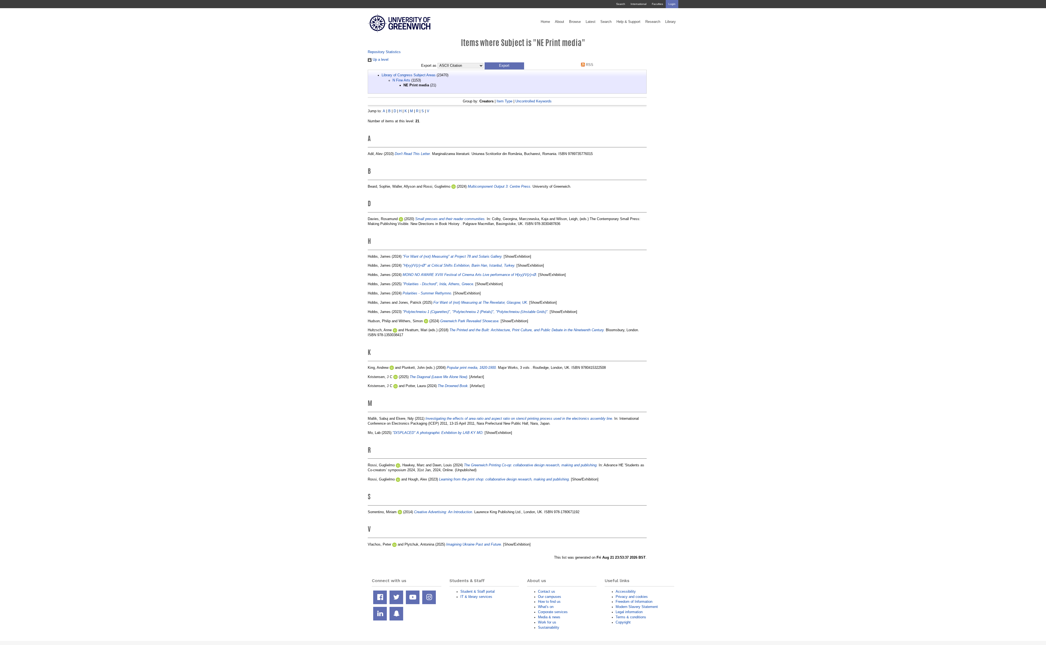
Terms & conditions (631, 617)
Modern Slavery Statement (637, 607)
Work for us (547, 622)
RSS (589, 65)
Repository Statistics (384, 52)
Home (545, 22)
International (638, 3)
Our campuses (549, 597)
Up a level (380, 59)
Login (672, 3)
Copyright (623, 622)
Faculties (657, 3)
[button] (504, 65)
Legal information (629, 612)
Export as (428, 66)
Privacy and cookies (632, 597)
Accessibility (626, 591)
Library (670, 22)
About (559, 22)
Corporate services (553, 612)
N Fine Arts (401, 80)
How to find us (549, 602)
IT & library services (476, 597)
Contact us (546, 591)
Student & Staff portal (477, 591)
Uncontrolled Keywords (533, 101)
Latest (590, 22)
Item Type (504, 101)
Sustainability (548, 627)
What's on (546, 607)
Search (620, 3)
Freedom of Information (634, 602)
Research (652, 22)
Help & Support (628, 22)
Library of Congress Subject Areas (409, 75)
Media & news (549, 617)
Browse (575, 22)
